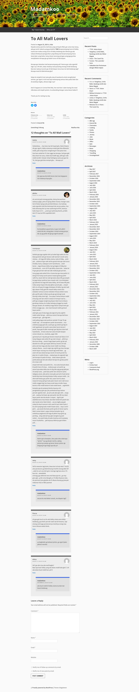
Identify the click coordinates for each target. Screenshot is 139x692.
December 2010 (94, 316)
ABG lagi (92, 121)
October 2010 (93, 321)
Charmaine (93, 125)
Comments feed (94, 367)
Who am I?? (51, 30)
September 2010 (94, 323)
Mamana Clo (93, 105)
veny (34, 460)
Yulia (51, 44)
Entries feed (93, 365)
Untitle (64, 115)
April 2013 (92, 257)
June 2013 (92, 254)
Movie (91, 139)
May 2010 (92, 333)
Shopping (92, 151)
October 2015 (93, 204)
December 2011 (94, 289)
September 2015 (94, 206)
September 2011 (94, 296)
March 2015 (93, 220)
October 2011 (93, 293)
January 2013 (93, 264)
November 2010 (94, 319)
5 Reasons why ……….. (36, 115)
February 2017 (94, 174)
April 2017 (92, 171)
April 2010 (92, 335)
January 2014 (93, 247)
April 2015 (92, 217)
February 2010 (94, 340)
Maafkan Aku (75, 127)
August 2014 (93, 236)
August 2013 (93, 250)
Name (33, 638)
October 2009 (93, 346)
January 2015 (93, 224)
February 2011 (94, 312)
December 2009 (94, 344)
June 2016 (92, 188)
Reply (33, 163)
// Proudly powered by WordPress (42, 688)
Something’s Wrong (37, 127)
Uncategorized (94, 155)
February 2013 (94, 261)
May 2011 (92, 305)
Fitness (91, 132)
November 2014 (94, 229)
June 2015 (92, 213)
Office (91, 141)
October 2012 (93, 270)
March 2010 (93, 337)
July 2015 (92, 211)
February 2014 (94, 245)
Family (91, 130)
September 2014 (94, 234)
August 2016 (93, 183)
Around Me (40, 123)
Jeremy (91, 135)
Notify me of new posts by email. (43, 671)
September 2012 (94, 273)
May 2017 (92, 169)
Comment (34, 611)
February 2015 (94, 222)
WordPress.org (94, 369)
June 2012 (92, 277)
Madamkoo (44, 8)
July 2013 (92, 252)
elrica (34, 559)
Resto (91, 148)
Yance (91, 88)
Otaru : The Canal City (96, 58)
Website (33, 657)
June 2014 (92, 238)
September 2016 (94, 181)
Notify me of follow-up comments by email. (47, 667)
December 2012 (94, 266)
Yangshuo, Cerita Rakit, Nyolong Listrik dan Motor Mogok (97, 54)
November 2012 (94, 268)
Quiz (90, 144)
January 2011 (93, 314)
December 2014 (94, 227)
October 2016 (93, 178)
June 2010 (92, 330)
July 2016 (92, 185)
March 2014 (93, 243)
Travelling (92, 153)
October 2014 (93, 231)
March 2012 (93, 282)
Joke (91, 137)
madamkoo (41, 171)
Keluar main (50, 115)
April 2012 (92, 280)
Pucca (34, 513)
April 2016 (92, 190)
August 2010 (93, 326)
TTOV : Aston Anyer (95, 49)
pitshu (34, 193)
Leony (34, 140)
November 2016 (94, 176)
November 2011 (94, 291)
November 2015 (94, 201)
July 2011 (92, 300)
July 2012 (92, 275)
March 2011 (93, 310)
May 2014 (92, 241)
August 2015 (93, 208)
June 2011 (92, 303)
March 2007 (93, 349)
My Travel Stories (38, 30)
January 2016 (93, 197)
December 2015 (94, 199)
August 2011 (93, 298)
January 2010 (93, 342)
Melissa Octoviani (95, 93)
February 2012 (94, 284)
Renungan (92, 146)
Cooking (92, 128)
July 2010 (92, 328)
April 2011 (92, 307)
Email (33, 647)
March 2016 (93, 192)
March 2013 (93, 259)
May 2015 (92, 215)
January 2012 (93, 287)
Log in (91, 363)
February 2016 (94, 194)
